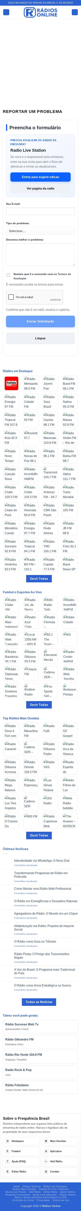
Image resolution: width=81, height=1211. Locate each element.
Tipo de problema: (18, 223)
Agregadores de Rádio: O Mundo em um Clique (46, 913)
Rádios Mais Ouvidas (24, 1189)
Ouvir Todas (39, 578)
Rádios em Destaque (55, 1186)
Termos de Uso (60, 1200)
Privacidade (43, 1200)
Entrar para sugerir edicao (40, 177)
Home (16, 1186)
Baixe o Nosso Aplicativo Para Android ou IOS (40, 1197)
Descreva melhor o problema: (25, 239)
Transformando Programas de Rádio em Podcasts (41, 874)
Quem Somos (67, 1192)
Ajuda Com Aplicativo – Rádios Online (54, 1194)
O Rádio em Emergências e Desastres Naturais (45, 901)
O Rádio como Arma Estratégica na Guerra (42, 985)
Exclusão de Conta (23, 1200)
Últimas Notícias (31, 1186)
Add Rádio (35, 1192)
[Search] (75, 12)
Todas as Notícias (39, 1002)
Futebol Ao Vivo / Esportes (54, 1189)
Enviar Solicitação (40, 321)
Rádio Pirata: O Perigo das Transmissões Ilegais (41, 955)
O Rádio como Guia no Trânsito (35, 941)
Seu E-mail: (13, 203)
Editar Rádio (50, 1192)
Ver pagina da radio (40, 188)
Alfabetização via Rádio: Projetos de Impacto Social (44, 927)
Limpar (40, 338)
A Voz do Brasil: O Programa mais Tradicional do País (44, 971)
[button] (6, 12)
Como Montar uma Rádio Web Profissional (42, 888)
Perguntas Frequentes (17, 1194)
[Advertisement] (40, 61)
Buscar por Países (16, 1192)
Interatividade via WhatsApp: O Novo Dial (42, 860)
